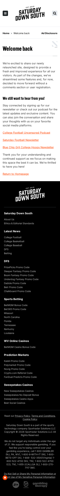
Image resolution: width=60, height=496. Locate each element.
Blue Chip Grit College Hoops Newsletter (28, 147)
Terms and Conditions (43, 415)
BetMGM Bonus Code (16, 305)
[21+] (16, 484)
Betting (8, 253)
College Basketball (14, 241)
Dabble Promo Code (15, 283)
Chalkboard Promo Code (17, 291)
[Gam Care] (26, 484)
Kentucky (9, 329)
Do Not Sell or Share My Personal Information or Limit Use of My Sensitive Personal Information (30, 475)
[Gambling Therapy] (40, 485)
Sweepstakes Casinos (18, 384)
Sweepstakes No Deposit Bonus (21, 394)
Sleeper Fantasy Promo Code (20, 271)
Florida (7, 321)
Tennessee (10, 325)
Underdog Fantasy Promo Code (21, 279)
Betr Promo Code (13, 287)
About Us (9, 219)
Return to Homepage (16, 174)
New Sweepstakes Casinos (19, 390)
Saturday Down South (18, 213)
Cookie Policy (30, 419)
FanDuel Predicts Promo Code (20, 376)
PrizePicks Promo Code (17, 267)
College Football (12, 237)
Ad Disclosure (49, 33)
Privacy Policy (22, 415)
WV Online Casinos (16, 341)
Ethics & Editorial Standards (19, 223)
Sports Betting (13, 299)
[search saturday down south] (54, 13)
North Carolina (12, 317)
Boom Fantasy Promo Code (19, 275)
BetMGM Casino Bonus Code (20, 347)
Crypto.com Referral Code (18, 373)
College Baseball (13, 245)
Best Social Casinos (14, 402)
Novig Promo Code (14, 369)
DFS (6, 249)
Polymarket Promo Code (17, 365)
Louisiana (9, 333)
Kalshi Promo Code (14, 361)
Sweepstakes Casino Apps (18, 398)
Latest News (12, 231)
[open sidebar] (5, 13)
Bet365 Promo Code (15, 309)
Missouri (8, 313)
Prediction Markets (16, 355)
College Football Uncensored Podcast (26, 132)
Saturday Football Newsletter (21, 140)
